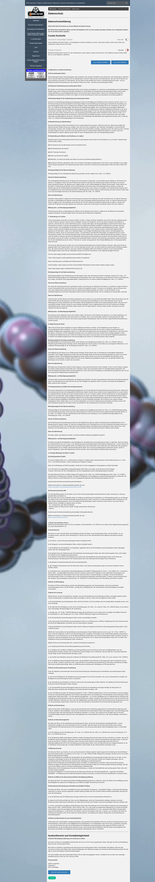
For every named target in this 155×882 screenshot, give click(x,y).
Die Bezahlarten (70, 3)
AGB (27, 3)
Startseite (53, 9)
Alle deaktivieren (101, 62)
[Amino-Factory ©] (35, 12)
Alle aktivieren (120, 62)
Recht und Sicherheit (64, 9)
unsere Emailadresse (59, 872)
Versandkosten (81, 3)
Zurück (52, 878)
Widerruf (39, 3)
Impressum (33, 3)
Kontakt (63, 3)
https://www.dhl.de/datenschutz (57, 517)
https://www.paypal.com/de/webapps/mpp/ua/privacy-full (64, 487)
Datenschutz (56, 3)
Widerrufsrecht (47, 3)
